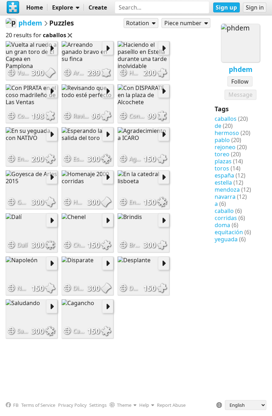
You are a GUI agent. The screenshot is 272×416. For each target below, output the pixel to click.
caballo (224, 211)
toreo (222, 154)
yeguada (226, 239)
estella (223, 182)
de (218, 126)
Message (240, 95)
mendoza (227, 189)
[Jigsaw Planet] (13, 7)
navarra (225, 197)
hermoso (227, 133)
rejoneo (225, 147)
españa (224, 175)
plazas (223, 161)
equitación (229, 232)
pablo (222, 140)
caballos (226, 119)
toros (222, 168)
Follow (240, 81)
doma (222, 225)
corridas (226, 218)
